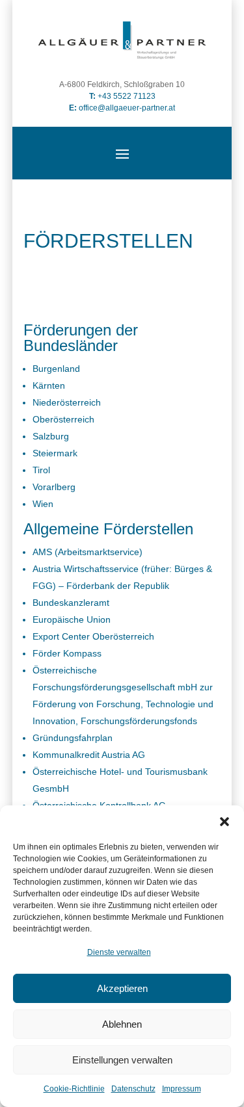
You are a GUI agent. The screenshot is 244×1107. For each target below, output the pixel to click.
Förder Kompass (67, 653)
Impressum (181, 1088)
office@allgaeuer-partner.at (122, 107)
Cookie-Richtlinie (74, 1088)
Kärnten (49, 385)
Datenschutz (133, 1088)
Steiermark (55, 453)
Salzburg (51, 436)
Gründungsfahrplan (73, 738)
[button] (224, 821)
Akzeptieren (122, 988)
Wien (43, 504)
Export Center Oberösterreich (93, 636)
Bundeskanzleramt (71, 602)
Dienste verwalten (119, 952)
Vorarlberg (54, 487)
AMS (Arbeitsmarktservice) (87, 552)
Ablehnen (122, 1024)
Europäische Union (72, 619)
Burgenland (56, 368)
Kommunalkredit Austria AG (89, 754)
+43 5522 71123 (127, 96)
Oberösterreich (63, 419)
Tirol (41, 470)
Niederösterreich (67, 402)
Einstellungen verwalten (122, 1059)
